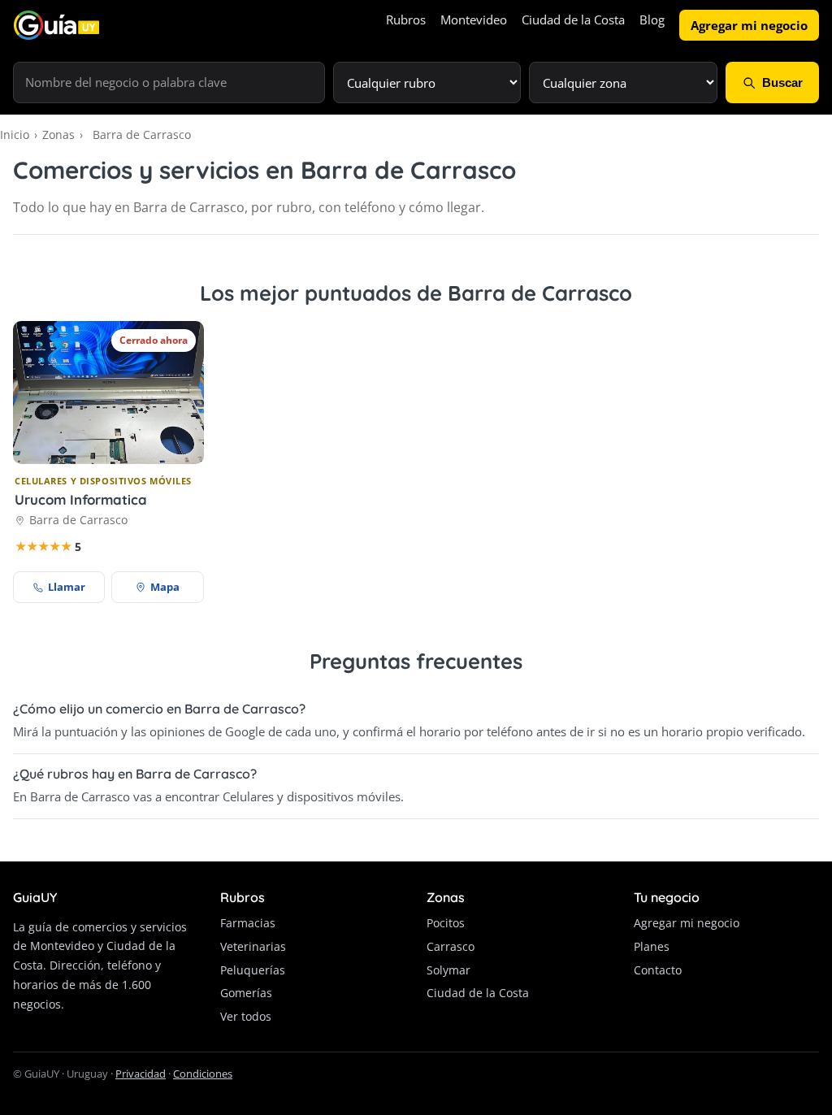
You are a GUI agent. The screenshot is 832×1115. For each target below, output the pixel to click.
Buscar (782, 82)
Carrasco (450, 946)
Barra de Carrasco (78, 519)
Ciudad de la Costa (573, 19)
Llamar (66, 586)
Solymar (448, 970)
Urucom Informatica (81, 499)
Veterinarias (253, 946)
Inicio (14, 134)
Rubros (406, 19)
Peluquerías (252, 970)
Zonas (58, 134)
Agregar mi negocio (749, 25)
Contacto (658, 970)
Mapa (165, 586)
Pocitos (446, 923)
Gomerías (246, 992)
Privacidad (140, 1073)
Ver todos (245, 1016)
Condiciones (202, 1073)
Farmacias (247, 923)
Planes (652, 946)
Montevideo (473, 19)
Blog (652, 19)
